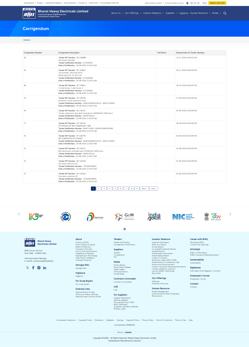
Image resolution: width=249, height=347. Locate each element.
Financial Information (160, 242)
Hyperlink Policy (132, 320)
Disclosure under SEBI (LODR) (164, 260)
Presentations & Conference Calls (165, 262)
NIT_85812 (72, 70)
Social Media (119, 274)
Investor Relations (152, 13)
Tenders (40, 3)
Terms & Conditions (164, 320)
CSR (115, 290)
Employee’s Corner (198, 279)
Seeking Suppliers (121, 300)
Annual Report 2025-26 (110, 3)
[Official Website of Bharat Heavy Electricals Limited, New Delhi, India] (64, 13)
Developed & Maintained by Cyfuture (124, 341)
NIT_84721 (72, 110)
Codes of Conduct (159, 258)
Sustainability (195, 263)
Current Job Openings (199, 245)
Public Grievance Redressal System (204, 255)
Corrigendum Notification (124, 245)
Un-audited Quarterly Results (164, 249)
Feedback (110, 320)
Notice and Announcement (163, 265)
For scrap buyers (82, 284)
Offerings (155, 281)
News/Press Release (53, 3)
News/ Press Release (122, 267)
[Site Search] (224, 13)
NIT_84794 (72, 98)
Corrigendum (119, 255)
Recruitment (157, 296)
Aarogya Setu (81, 268)
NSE (222, 3)
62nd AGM (94, 3)
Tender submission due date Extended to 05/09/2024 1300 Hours (85, 113)
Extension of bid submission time (72, 100)
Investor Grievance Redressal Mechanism (169, 267)
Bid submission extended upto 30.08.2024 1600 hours (80, 151)
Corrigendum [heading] (36, 28)
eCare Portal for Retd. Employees (165, 294)
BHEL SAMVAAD (120, 305)
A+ (192, 3)
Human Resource (199, 13)
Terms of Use (180, 320)
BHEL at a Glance (159, 245)
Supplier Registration (122, 298)
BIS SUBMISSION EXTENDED (70, 138)
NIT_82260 (72, 161)
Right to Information (198, 253)
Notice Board (29, 3)
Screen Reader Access (174, 3)
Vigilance (183, 13)
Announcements (120, 272)
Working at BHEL (197, 242)
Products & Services (160, 284)
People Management (160, 292)
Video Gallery (119, 269)
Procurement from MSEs (124, 302)
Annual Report (158, 247)
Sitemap (120, 320)
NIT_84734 (72, 123)
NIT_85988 (72, 57)
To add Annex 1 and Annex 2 (70, 88)
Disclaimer (99, 320)
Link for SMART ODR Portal (163, 271)
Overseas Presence (83, 260)
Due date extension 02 (67, 176)
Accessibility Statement (66, 320)
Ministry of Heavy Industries (87, 294)
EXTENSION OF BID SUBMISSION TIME (74, 126)
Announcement (70, 3)
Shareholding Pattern (160, 256)
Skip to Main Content (153, 3)
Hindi (204, 3)
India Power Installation (85, 258)
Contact (193, 287)
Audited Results (158, 251)
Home (26, 40)
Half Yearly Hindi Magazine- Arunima (205, 271)
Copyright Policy (85, 320)
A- (198, 3)
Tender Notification (122, 242)
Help (191, 320)
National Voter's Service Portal (88, 297)
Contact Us (83, 3)
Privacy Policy (147, 320)
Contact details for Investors (163, 269)
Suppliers (170, 13)
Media (215, 13)
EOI (115, 257)
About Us (116, 13)
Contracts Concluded (123, 282)
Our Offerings (132, 13)
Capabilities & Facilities (85, 253)
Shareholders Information (162, 253)
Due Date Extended (66, 60)
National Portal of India (85, 292)
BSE (218, 3)
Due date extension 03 (67, 163)
